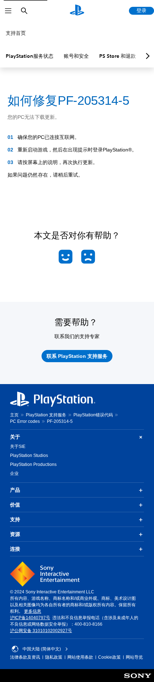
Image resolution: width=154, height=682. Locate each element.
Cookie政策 (109, 657)
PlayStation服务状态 (29, 56)
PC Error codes (25, 421)
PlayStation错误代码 (93, 414)
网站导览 (134, 657)
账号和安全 (76, 56)
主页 (14, 414)
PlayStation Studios (29, 455)
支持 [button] (15, 519)
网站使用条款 (80, 657)
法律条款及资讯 (25, 657)
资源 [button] (15, 534)
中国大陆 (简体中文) (42, 648)
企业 (14, 473)
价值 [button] (15, 505)
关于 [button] (15, 437)
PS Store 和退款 (117, 56)
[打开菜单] (8, 11)
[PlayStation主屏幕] (77, 10)
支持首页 (16, 33)
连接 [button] (15, 549)
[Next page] (146, 56)
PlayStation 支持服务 (46, 414)
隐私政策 (53, 657)
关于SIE (17, 446)
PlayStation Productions (33, 464)
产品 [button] (15, 490)
